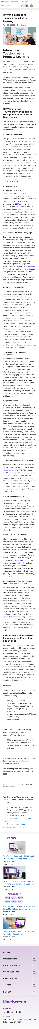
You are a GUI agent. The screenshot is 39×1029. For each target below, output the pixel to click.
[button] (19, 952)
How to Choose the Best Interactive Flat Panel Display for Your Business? (18, 882)
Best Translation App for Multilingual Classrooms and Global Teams (18, 857)
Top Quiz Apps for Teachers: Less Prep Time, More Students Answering (19, 907)
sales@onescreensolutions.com (10, 1)
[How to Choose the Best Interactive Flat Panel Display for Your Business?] (14, 873)
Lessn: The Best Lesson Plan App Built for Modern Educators (19, 933)
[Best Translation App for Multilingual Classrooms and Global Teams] (14, 848)
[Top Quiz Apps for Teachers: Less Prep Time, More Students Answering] (14, 898)
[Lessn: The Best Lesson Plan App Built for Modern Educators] (14, 923)
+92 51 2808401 (25, 1)
